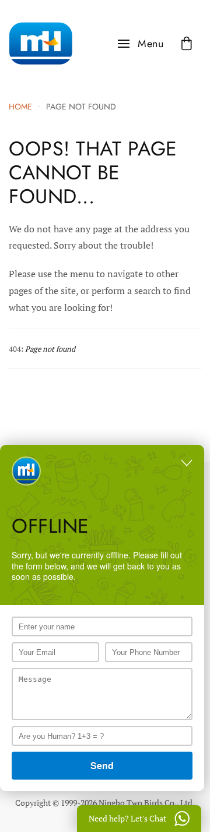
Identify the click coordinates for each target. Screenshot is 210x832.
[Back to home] (41, 44)
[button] (141, 43)
